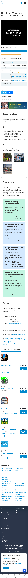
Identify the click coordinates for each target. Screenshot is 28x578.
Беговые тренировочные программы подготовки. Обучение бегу (7, 477)
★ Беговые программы (6, 534)
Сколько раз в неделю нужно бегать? (19, 470)
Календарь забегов (5, 510)
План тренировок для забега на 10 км (7, 470)
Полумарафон (4, 538)
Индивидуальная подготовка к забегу (14, 210)
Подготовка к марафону (4, 541)
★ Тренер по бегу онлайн (5, 529)
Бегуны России (4, 516)
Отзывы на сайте (5, 520)
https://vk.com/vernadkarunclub (19, 75)
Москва (12, 62)
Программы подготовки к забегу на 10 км (14, 233)
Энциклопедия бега (5, 514)
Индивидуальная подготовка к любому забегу (20, 498)
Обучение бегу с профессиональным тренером (20, 492)
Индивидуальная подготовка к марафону (7, 498)
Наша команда (4, 525)
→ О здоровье (18, 516)
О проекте (3, 508)
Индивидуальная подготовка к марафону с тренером (14, 283)
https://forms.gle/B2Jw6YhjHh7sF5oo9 (19, 80)
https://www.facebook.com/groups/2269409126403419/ (19, 76)
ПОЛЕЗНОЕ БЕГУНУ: (19, 508)
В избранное (7, 51)
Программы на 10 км (6, 536)
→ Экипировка (18, 520)
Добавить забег (5, 512)
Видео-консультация (6, 532)
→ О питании (18, 518)
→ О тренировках (19, 514)
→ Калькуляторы (19, 510)
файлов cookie (6, 558)
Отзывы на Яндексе (6, 522)
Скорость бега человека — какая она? (7, 492)
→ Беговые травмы (19, 512)
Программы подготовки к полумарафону (14, 257)
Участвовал (20, 51)
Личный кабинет (5, 518)
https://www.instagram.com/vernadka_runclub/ (19, 78)
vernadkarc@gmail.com (15, 323)
